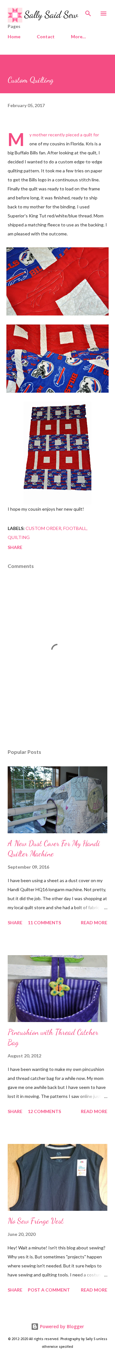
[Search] (88, 11)
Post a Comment (49, 1289)
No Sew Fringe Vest (36, 1221)
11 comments (44, 922)
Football (75, 528)
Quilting (19, 537)
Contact (46, 36)
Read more (94, 922)
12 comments (44, 1111)
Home (14, 36)
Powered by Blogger (61, 1326)
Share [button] (15, 547)
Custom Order (43, 528)
